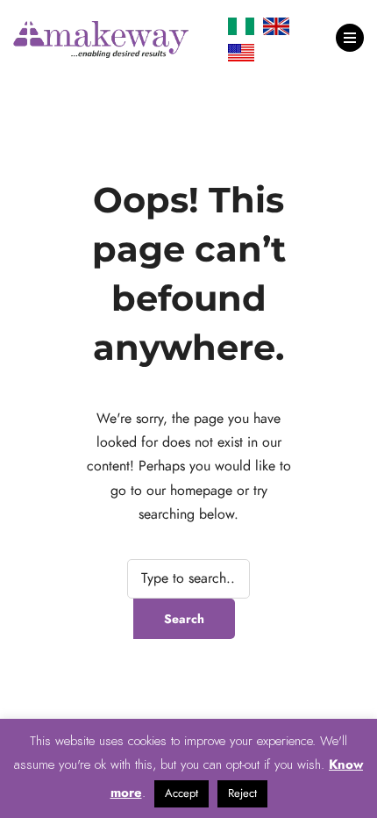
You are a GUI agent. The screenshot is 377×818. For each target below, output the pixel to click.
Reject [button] (242, 793)
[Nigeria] (241, 26)
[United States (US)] (241, 52)
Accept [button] (181, 793)
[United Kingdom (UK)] (276, 26)
